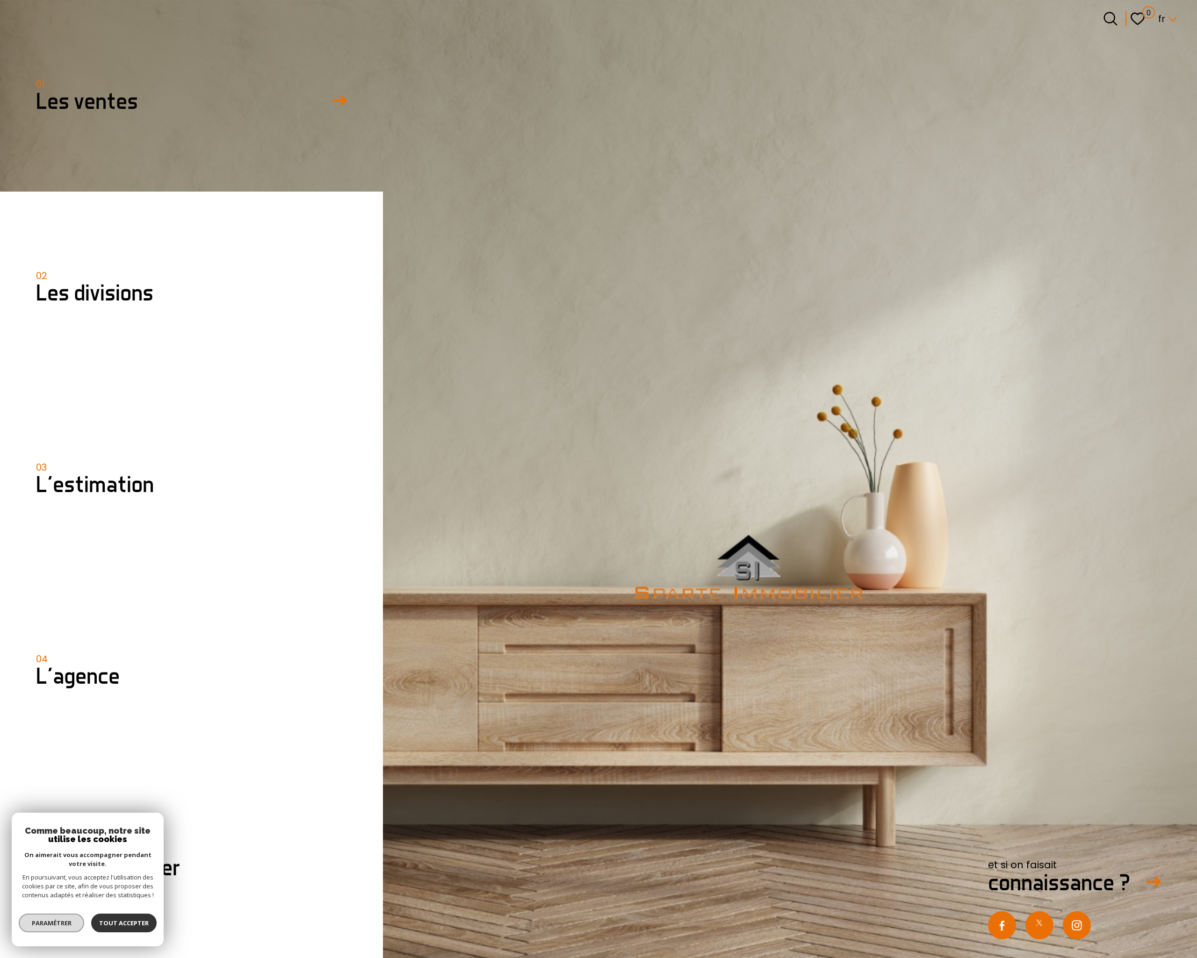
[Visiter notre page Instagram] (1077, 925)
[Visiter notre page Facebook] (1002, 925)
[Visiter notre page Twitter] (1039, 925)
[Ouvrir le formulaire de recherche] (1110, 18)
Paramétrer (52, 923)
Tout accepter (124, 923)
